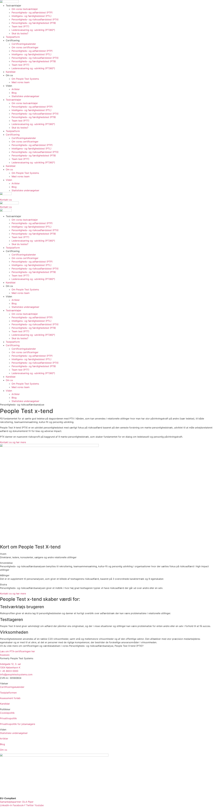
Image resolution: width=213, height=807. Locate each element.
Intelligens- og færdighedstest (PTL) (31, 16)
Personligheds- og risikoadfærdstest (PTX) (35, 19)
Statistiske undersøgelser (25, 96)
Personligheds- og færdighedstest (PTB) (34, 23)
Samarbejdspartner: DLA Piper (16, 801)
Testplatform (13, 36)
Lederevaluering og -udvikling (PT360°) (33, 29)
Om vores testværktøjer (25, 9)
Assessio (5, 654)
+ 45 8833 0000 (9, 671)
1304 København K (10, 667)
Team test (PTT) (20, 26)
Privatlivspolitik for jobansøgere (17, 724)
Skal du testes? (20, 33)
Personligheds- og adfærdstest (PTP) (32, 12)
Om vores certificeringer (25, 47)
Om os (3, 749)
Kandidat (11, 71)
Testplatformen (8, 692)
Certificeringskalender (24, 43)
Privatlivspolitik (8, 718)
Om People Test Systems (25, 78)
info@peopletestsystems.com (16, 674)
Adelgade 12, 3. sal (10, 664)
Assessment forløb (10, 698)
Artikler (16, 89)
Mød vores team (21, 82)
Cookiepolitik (7, 712)
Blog (14, 92)
